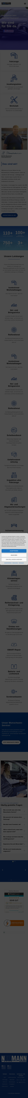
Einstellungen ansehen (14, 559)
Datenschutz (15, 562)
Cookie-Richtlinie (8, 562)
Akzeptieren (14, 551)
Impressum (21, 562)
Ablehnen (14, 555)
